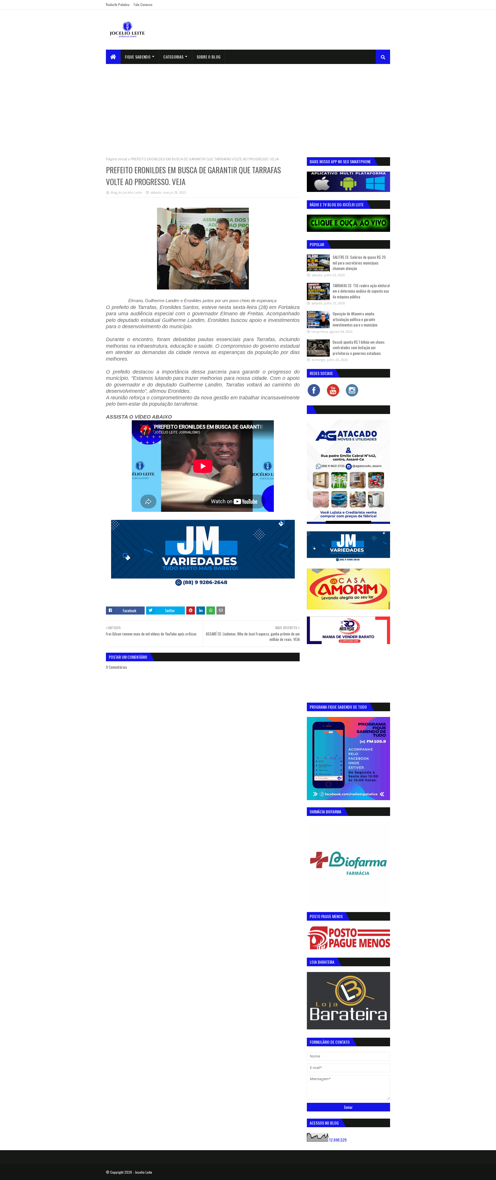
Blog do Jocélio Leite (126, 192)
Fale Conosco (143, 4)
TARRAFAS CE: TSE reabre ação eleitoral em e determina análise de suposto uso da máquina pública (361, 291)
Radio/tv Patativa (117, 4)
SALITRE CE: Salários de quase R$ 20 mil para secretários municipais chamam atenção (359, 262)
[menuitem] (113, 57)
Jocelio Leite (143, 1172)
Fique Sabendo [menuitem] (137, 57)
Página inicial (116, 159)
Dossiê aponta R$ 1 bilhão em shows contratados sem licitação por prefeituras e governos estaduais (359, 347)
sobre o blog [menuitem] (209, 57)
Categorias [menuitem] (173, 57)
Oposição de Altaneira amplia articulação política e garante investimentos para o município (355, 319)
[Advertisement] (248, 107)
